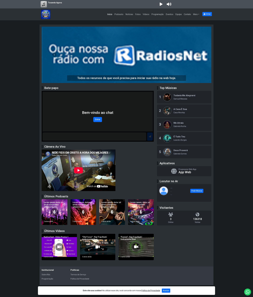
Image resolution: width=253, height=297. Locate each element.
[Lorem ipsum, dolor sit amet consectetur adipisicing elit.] (83, 212)
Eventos (169, 14)
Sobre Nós (46, 275)
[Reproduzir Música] (167, 97)
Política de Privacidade (79, 279)
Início (109, 14)
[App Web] (184, 171)
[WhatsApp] (247, 292)
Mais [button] (195, 14)
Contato (187, 14)
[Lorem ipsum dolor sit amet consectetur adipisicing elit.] (54, 212)
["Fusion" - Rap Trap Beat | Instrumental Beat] (136, 247)
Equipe (178, 14)
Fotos (138, 14)
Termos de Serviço (78, 275)
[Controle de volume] (168, 4)
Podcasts (118, 14)
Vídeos (146, 14)
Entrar (208, 14)
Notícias (129, 14)
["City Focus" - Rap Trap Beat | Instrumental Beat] (97, 247)
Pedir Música (196, 191)
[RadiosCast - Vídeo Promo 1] (59, 247)
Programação (157, 14)
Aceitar (166, 290)
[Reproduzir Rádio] (161, 4)
